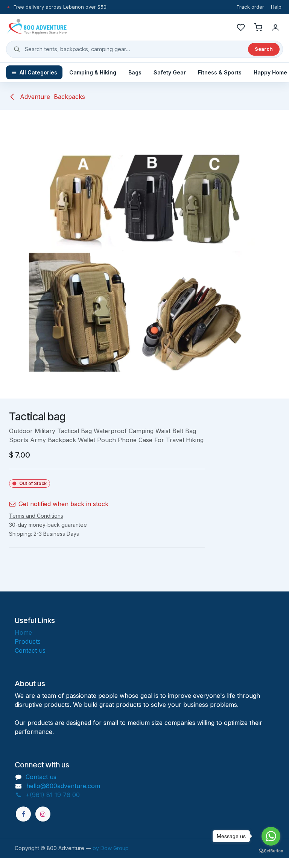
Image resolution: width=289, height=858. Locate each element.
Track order (250, 7)
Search (264, 49)
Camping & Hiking (92, 72)
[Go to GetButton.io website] (271, 850)
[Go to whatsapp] (271, 836)
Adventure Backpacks (51, 96)
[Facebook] (23, 814)
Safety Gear (170, 72)
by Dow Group (111, 848)
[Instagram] (42, 814)
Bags (134, 72)
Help (276, 7)
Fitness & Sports (220, 72)
